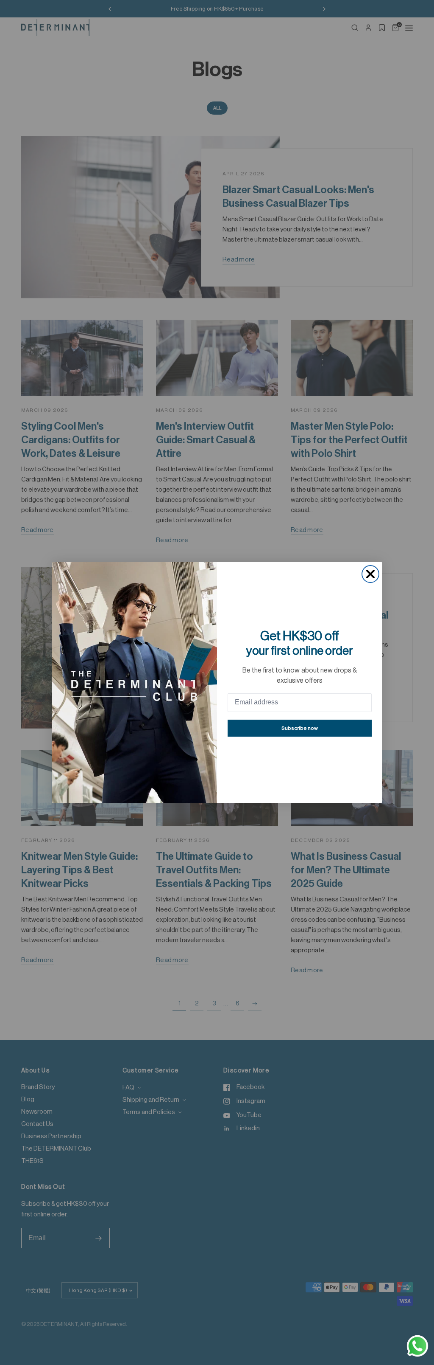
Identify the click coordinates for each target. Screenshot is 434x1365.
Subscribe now (299, 728)
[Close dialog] (370, 574)
